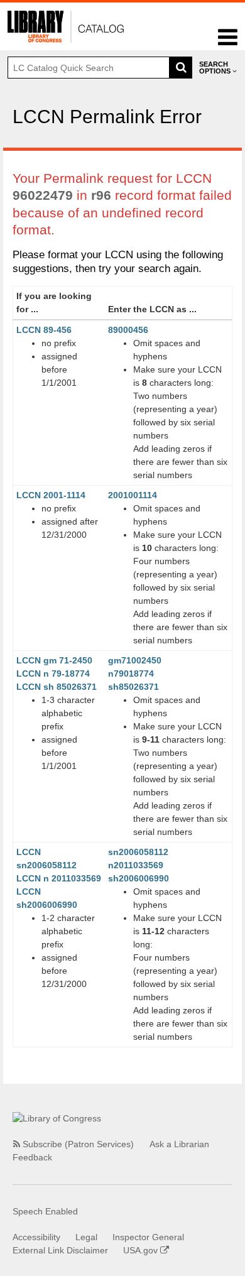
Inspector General (148, 1237)
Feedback (32, 1157)
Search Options (215, 67)
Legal (86, 1237)
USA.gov (141, 1250)
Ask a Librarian (179, 1144)
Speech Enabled (45, 1211)
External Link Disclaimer (60, 1250)
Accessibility (36, 1237)
